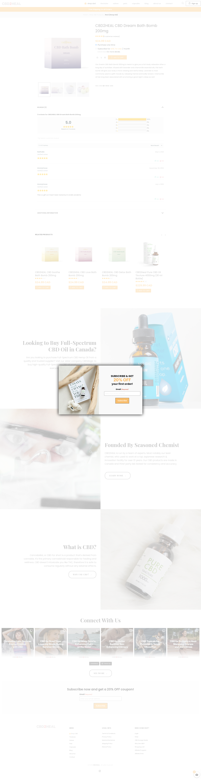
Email (122, 389)
